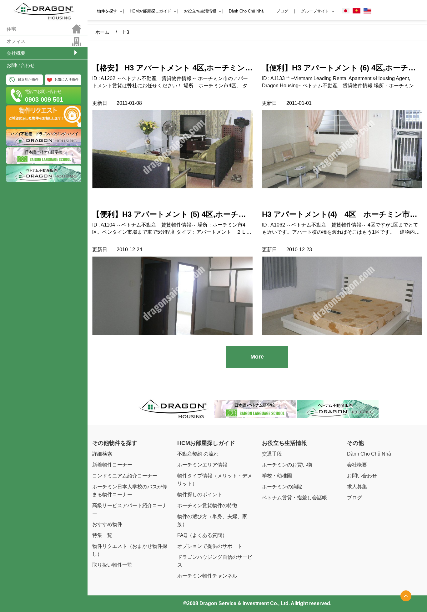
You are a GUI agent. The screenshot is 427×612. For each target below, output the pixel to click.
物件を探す (107, 11)
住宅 (11, 29)
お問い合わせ (21, 65)
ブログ (282, 11)
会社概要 (16, 53)
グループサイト (315, 11)
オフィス (16, 41)
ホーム (102, 32)
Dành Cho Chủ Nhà (246, 11)
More (257, 357)
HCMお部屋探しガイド (150, 11)
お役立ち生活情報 (200, 11)
